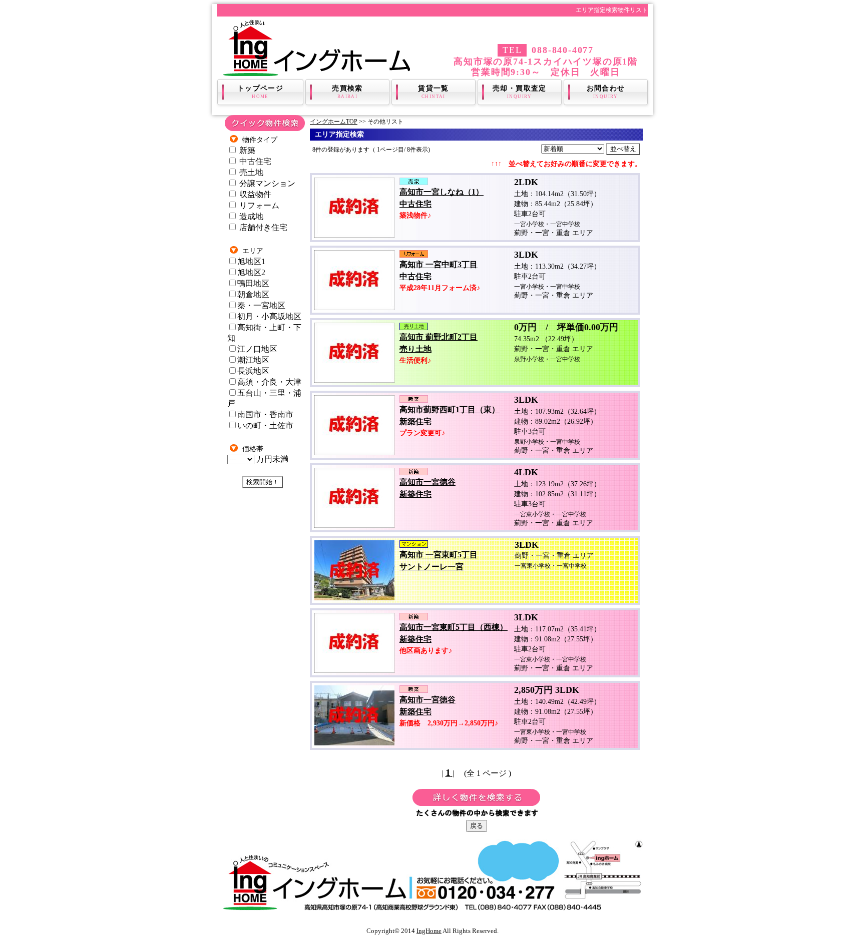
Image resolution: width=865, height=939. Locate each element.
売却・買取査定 (520, 92)
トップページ (260, 92)
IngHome (429, 930)
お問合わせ (606, 92)
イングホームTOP (333, 121)
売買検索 (347, 92)
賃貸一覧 (433, 92)
